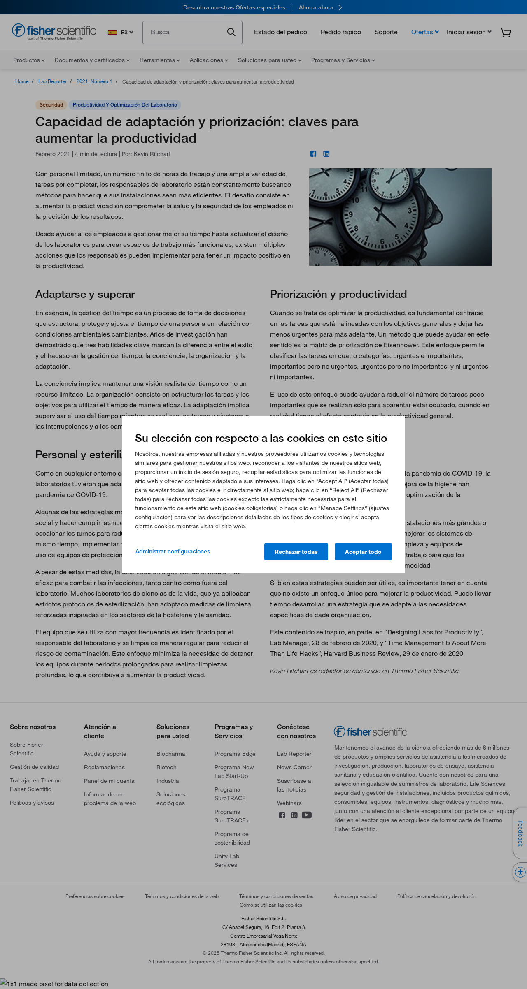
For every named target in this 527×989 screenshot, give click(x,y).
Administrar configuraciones (172, 551)
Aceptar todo (363, 551)
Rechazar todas (296, 551)
